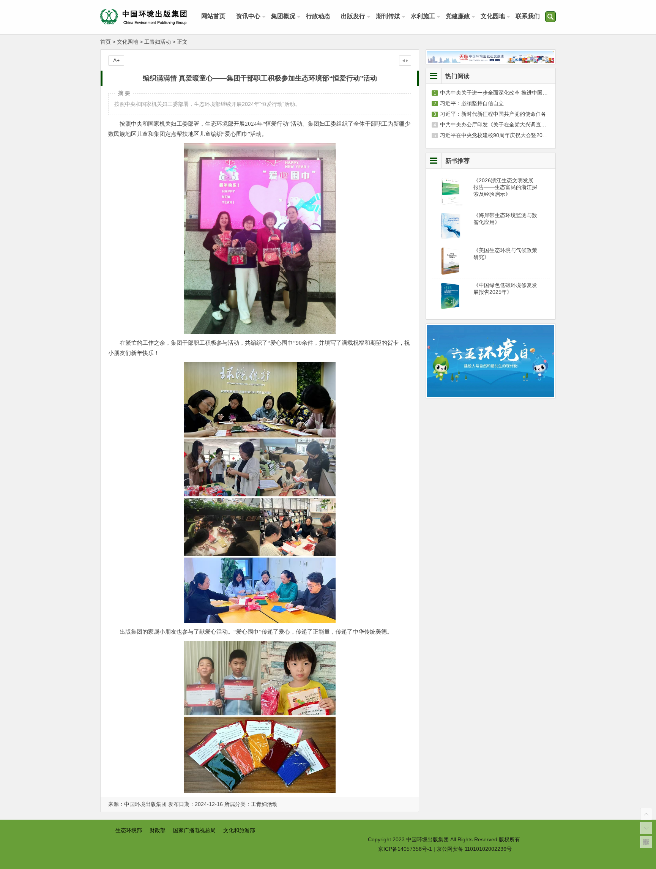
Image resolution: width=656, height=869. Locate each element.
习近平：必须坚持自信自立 (472, 103)
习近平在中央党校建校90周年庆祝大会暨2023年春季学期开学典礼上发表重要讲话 (537, 135)
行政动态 (318, 16)
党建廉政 (458, 16)
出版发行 (353, 16)
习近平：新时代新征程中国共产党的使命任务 (493, 114)
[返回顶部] (646, 814)
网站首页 (213, 16)
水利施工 (423, 16)
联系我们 (528, 16)
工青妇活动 (157, 42)
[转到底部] (646, 828)
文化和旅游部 (239, 830)
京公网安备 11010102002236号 (474, 849)
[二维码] (646, 842)
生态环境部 (128, 830)
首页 (105, 42)
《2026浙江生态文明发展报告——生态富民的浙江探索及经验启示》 (505, 187)
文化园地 (493, 16)
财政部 (158, 830)
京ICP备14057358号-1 (405, 849)
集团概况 (283, 16)
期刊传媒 (388, 16)
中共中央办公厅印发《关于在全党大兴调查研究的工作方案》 (511, 124)
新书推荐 (457, 160)
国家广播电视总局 (194, 830)
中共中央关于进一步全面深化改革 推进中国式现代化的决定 (510, 93)
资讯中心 (248, 16)
